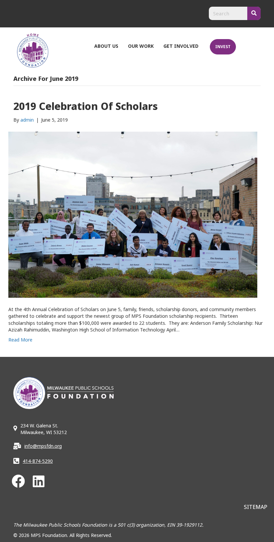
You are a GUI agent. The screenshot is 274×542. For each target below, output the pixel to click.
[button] (18, 481)
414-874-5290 (38, 461)
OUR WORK (141, 46)
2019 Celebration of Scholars (85, 106)
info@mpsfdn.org (43, 446)
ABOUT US (106, 46)
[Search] (254, 13)
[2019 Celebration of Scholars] (132, 214)
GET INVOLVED (180, 46)
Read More (20, 339)
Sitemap (255, 507)
